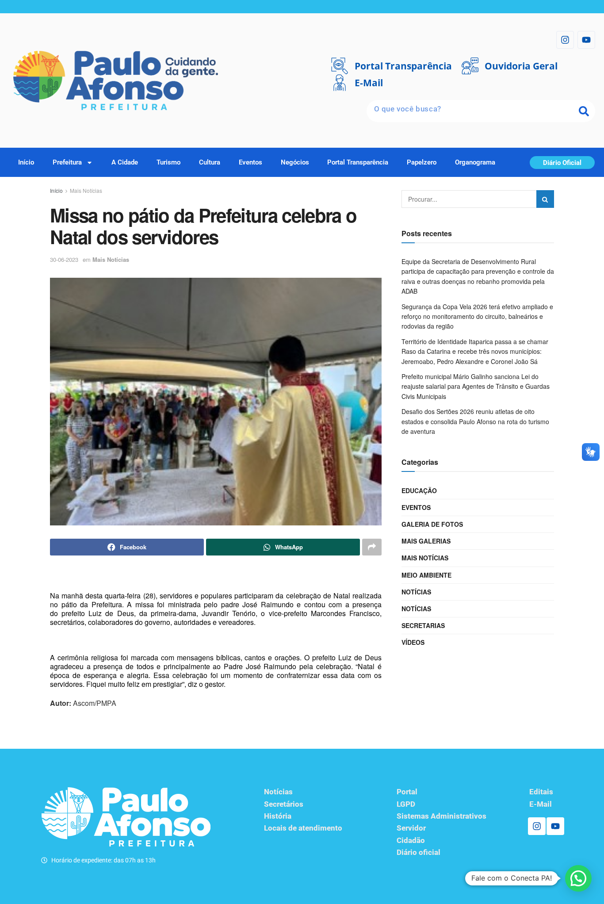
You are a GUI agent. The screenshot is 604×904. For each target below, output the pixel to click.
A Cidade (124, 162)
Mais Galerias (426, 540)
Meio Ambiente (426, 575)
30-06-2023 (64, 259)
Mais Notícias (86, 190)
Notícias (416, 591)
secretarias (423, 625)
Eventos (250, 162)
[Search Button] (545, 199)
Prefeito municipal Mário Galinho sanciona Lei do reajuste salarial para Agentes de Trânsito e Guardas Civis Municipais (475, 386)
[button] (578, 878)
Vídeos (412, 642)
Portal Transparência (357, 162)
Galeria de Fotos (432, 524)
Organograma (475, 162)
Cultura (209, 162)
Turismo (168, 162)
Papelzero (421, 162)
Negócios (295, 162)
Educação (419, 490)
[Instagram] (565, 40)
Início (26, 162)
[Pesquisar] (584, 111)
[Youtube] (586, 40)
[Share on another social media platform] (372, 547)
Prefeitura (67, 162)
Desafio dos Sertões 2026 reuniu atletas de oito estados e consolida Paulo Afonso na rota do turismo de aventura (475, 421)
